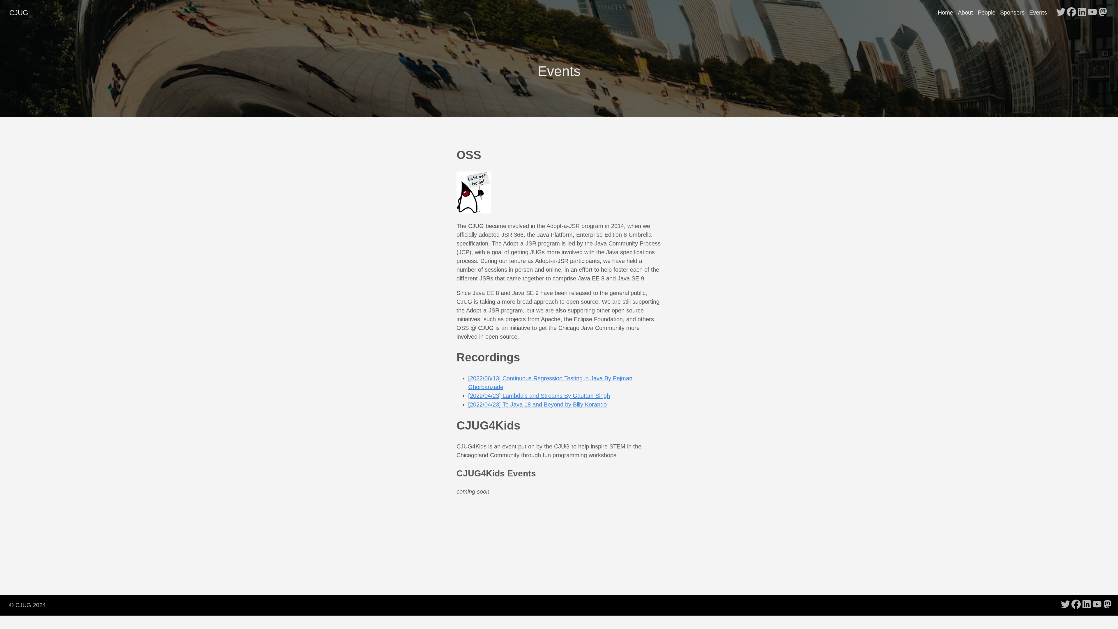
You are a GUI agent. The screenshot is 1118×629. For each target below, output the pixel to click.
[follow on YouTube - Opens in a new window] (1092, 12)
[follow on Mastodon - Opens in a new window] (1103, 12)
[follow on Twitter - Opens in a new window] (1061, 12)
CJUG (18, 13)
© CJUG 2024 (27, 605)
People (986, 12)
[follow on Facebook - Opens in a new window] (1071, 12)
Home (945, 12)
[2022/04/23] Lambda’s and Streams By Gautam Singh (539, 396)
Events (1038, 12)
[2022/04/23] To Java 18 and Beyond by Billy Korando (537, 404)
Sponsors (1012, 12)
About (965, 12)
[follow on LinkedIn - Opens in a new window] (1082, 12)
